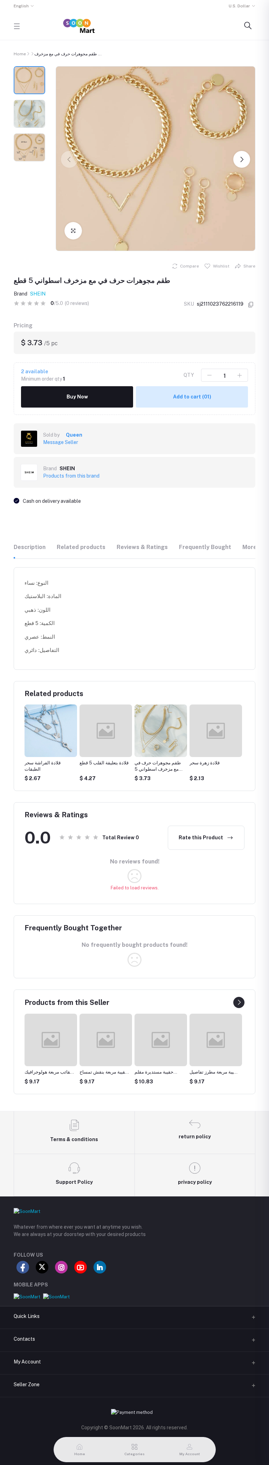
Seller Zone (27, 1384)
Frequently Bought (205, 547)
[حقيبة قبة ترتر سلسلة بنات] (216, 1040)
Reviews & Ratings (142, 547)
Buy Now (77, 397)
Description (30, 547)
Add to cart (192, 397)
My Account (27, 1362)
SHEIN (38, 294)
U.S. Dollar (239, 6)
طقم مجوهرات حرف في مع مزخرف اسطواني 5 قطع (103, 769)
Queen (74, 435)
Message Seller (60, 442)
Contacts (24, 1339)
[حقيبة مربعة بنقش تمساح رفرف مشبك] (51, 1040)
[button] (69, 159)
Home (20, 53)
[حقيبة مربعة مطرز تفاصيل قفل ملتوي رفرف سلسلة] (161, 1040)
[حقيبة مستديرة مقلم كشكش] (106, 1040)
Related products (81, 547)
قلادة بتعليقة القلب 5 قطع (49, 762)
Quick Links (27, 1316)
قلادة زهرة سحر (149, 762)
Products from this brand (71, 476)
